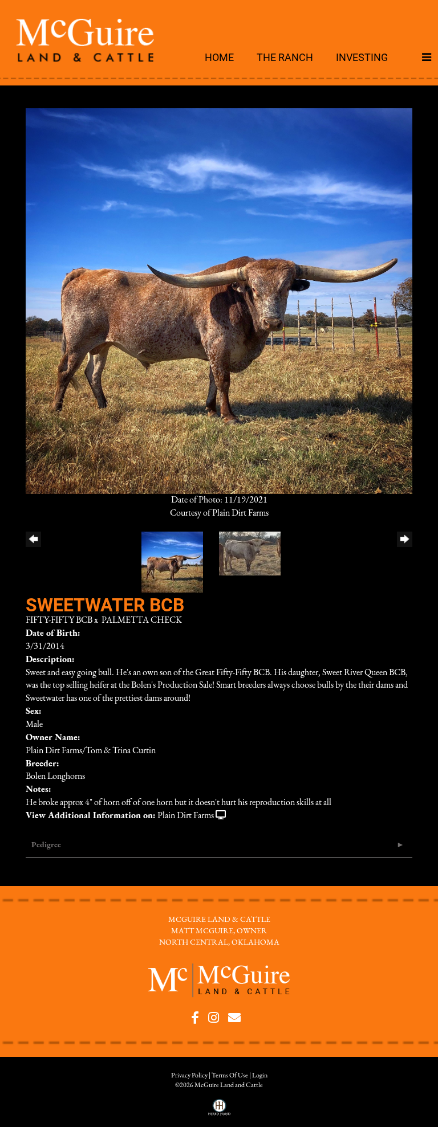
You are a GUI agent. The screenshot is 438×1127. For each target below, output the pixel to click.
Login (259, 1075)
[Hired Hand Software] (219, 1111)
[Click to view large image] (219, 300)
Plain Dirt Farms (185, 815)
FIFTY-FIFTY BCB (59, 620)
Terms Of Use (230, 1075)
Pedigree (46, 845)
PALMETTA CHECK (142, 620)
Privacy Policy (189, 1075)
